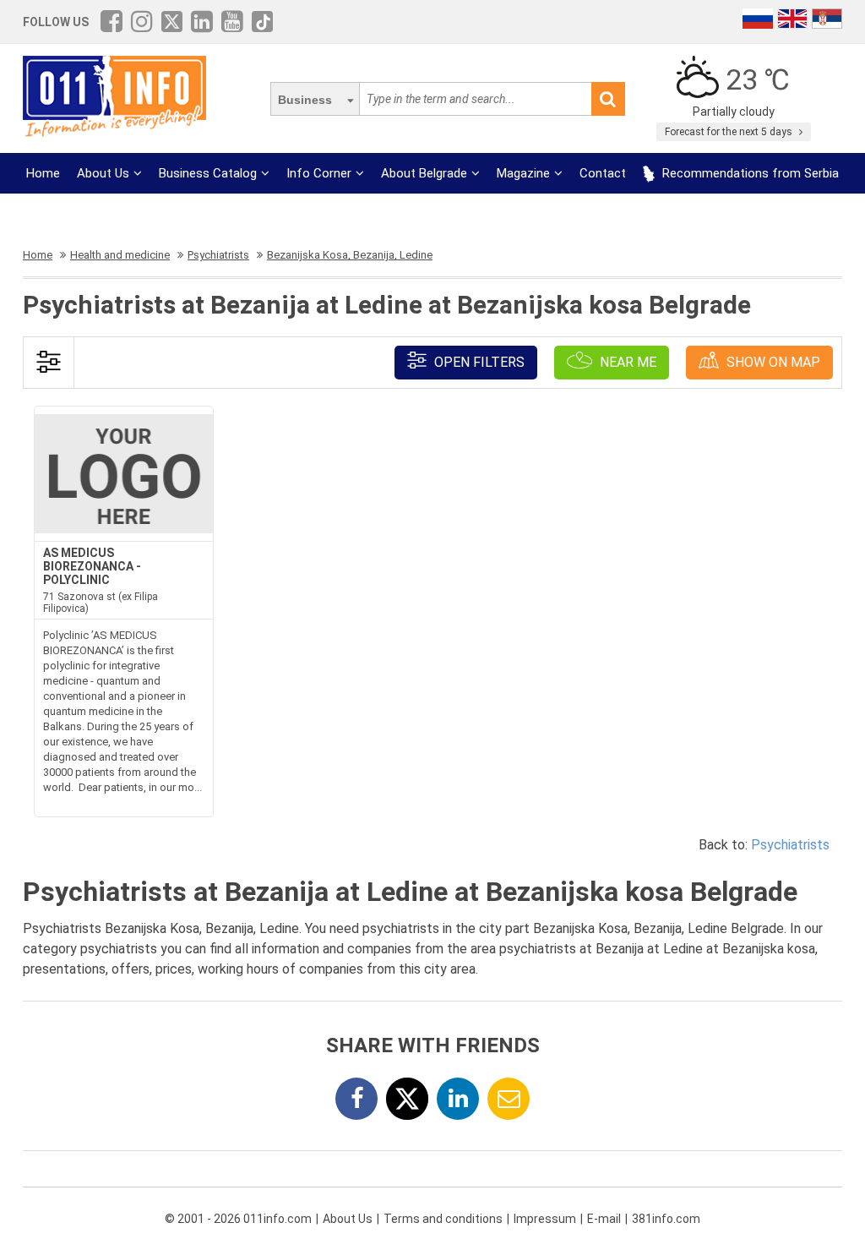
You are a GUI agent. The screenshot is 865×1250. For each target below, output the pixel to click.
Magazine (523, 173)
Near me (626, 362)
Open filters (478, 362)
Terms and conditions (443, 1218)
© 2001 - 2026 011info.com (238, 1218)
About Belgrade (424, 173)
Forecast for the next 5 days (730, 132)
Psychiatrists (790, 845)
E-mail (604, 1218)
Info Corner (318, 173)
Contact (602, 173)
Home (43, 173)
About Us (103, 173)
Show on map (771, 362)
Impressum (545, 1218)
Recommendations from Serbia (749, 173)
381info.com (666, 1218)
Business (305, 99)
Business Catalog (208, 173)
